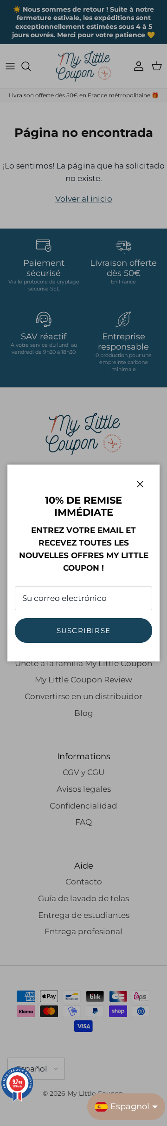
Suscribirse (83, 630)
